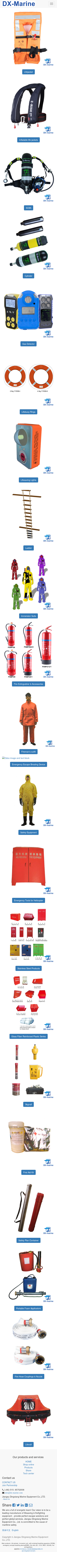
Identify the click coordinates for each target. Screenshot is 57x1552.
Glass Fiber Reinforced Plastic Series (28, 1036)
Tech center (28, 1473)
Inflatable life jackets (28, 139)
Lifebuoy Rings (28, 411)
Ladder (28, 547)
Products (28, 1467)
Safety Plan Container (28, 1240)
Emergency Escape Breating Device (28, 764)
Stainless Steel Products (28, 968)
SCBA (28, 207)
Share (28, 1470)
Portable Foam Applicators (28, 1308)
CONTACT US (8, 1482)
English (15, 1530)
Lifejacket (28, 71)
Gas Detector (28, 343)
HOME (28, 1461)
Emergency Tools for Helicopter (28, 900)
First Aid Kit (28, 1172)
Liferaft (28, 1444)
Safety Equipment (28, 832)
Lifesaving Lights (28, 479)
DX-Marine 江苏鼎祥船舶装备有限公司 (31, 1549)
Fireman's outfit (28, 751)
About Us (6, 1499)
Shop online (28, 1464)
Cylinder (28, 275)
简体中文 (6, 1530)
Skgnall (28, 1104)
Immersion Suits (28, 615)
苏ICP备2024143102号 (28, 1551)
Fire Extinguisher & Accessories (28, 683)
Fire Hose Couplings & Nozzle (28, 1376)
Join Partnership (9, 1485)
